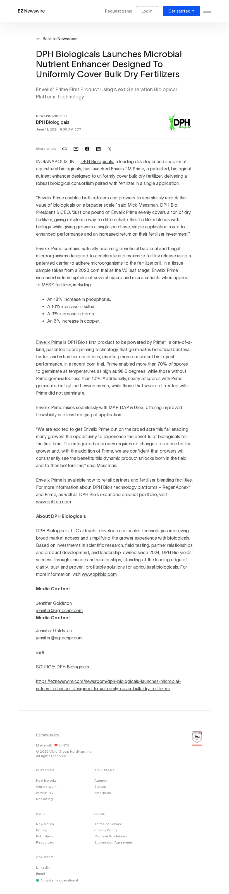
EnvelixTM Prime (127, 168)
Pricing (41, 830)
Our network (46, 786)
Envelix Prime (49, 342)
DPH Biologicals (52, 122)
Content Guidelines (110, 836)
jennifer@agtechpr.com (59, 610)
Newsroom (45, 824)
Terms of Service (108, 824)
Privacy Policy (105, 830)
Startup (100, 786)
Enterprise (102, 792)
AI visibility (44, 792)
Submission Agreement (113, 842)
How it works (46, 780)
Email (40, 873)
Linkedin (43, 867)
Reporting (44, 799)
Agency (100, 780)
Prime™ (159, 342)
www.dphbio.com (53, 501)
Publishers (44, 836)
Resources (45, 842)
